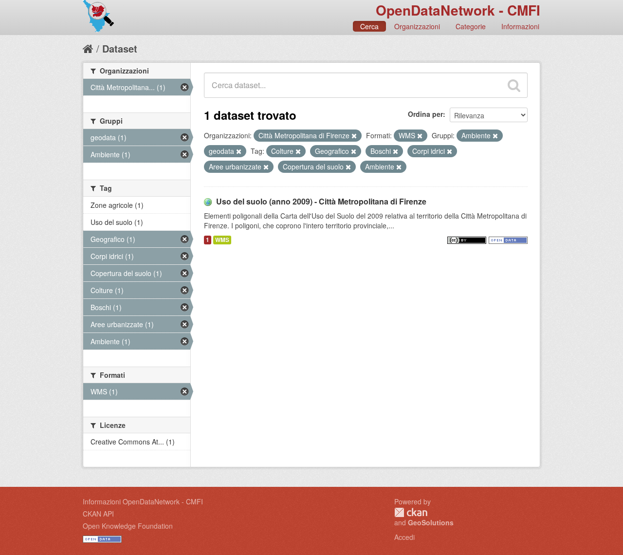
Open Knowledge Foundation (128, 526)
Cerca (369, 26)
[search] (514, 85)
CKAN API (98, 513)
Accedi (404, 537)
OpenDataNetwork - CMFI (458, 10)
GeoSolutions (431, 522)
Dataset (119, 48)
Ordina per (425, 114)
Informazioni (520, 26)
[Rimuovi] (354, 136)
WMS (222, 240)
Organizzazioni (417, 26)
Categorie (471, 26)
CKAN (410, 512)
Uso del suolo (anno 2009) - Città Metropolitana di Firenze (321, 201)
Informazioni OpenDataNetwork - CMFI (143, 501)
